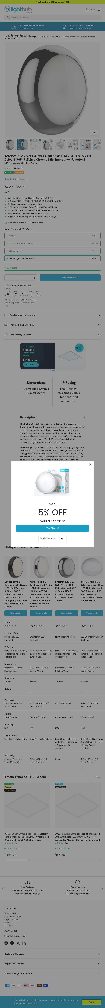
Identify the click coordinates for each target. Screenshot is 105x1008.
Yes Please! (52, 528)
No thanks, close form (52, 538)
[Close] (90, 464)
